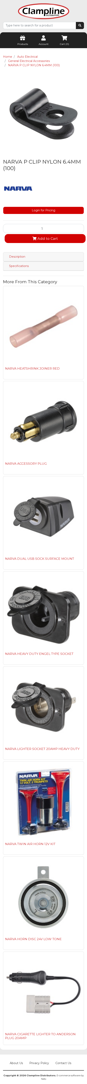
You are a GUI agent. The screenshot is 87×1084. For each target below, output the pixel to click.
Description (17, 256)
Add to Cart (47, 238)
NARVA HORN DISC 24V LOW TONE (33, 939)
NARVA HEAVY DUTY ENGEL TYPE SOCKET (39, 654)
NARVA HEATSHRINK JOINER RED (32, 368)
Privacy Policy (39, 1063)
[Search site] (80, 25)
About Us (16, 1063)
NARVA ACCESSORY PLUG (26, 464)
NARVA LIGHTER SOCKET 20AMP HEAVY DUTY (42, 749)
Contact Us (63, 1063)
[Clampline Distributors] (43, 11)
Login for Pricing (43, 210)
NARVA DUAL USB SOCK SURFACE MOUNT (39, 559)
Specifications (19, 266)
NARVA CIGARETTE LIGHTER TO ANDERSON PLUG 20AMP (40, 1036)
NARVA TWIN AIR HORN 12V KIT (30, 844)
